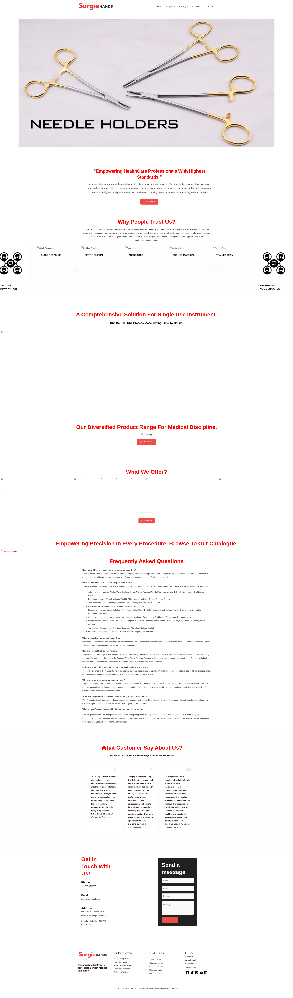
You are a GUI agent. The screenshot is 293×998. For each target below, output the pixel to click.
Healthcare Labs (120, 962)
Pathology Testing (121, 972)
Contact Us (208, 6)
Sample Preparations (122, 959)
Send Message (170, 920)
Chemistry (189, 956)
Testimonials (190, 967)
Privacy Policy (191, 964)
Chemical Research (122, 969)
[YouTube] (201, 972)
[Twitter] (192, 972)
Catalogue (183, 6)
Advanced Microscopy (123, 965)
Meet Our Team (155, 970)
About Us (196, 6)
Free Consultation (156, 966)
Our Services (154, 973)
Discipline (169, 6)
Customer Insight (156, 963)
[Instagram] (196, 972)
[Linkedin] (205, 972)
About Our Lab (155, 960)
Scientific (189, 953)
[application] (174, 7)
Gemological (190, 960)
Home (158, 6)
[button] (3, 83)
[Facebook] (187, 972)
